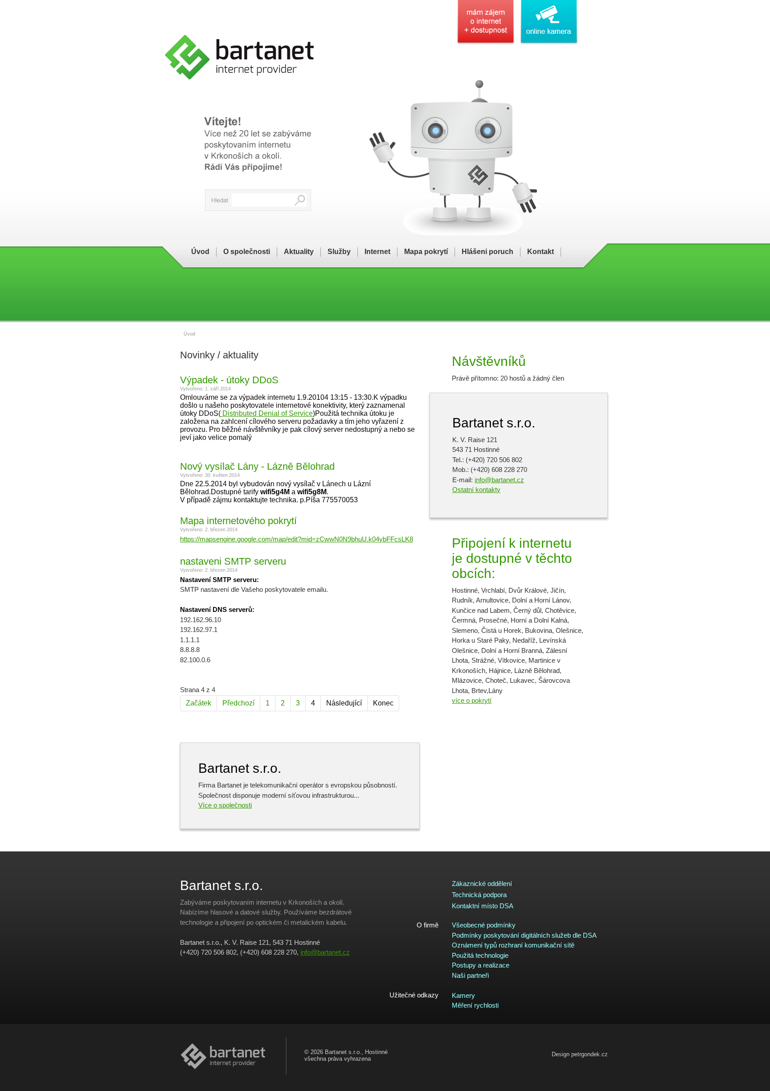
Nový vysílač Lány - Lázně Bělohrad (257, 466)
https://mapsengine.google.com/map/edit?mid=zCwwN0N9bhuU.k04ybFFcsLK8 (296, 539)
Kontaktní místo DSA (482, 906)
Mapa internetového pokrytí (238, 520)
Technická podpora (479, 894)
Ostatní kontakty (476, 489)
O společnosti (246, 251)
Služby (339, 251)
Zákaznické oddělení (482, 883)
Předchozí (238, 703)
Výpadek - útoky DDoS (229, 380)
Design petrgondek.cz (580, 1054)
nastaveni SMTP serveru (233, 561)
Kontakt (540, 251)
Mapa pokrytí (426, 251)
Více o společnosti (225, 805)
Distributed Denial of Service (267, 413)
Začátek (198, 703)
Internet (377, 251)
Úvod (200, 251)
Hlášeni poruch (487, 251)
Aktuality (299, 251)
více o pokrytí (471, 700)
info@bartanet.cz (499, 480)
